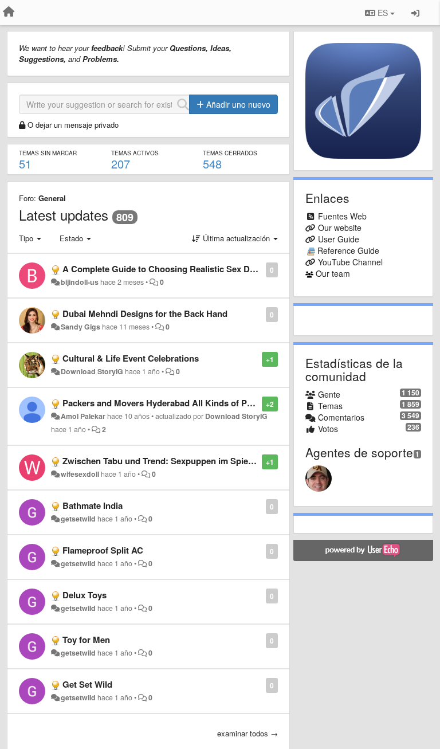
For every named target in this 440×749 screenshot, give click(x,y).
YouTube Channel (350, 262)
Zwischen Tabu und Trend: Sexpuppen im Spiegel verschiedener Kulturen (209, 460)
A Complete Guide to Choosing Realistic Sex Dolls (163, 268)
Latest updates (63, 215)
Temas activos (135, 153)
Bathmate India (92, 505)
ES (382, 12)
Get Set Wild (87, 684)
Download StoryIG (92, 371)
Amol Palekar (83, 416)
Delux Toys (84, 595)
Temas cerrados (230, 153)
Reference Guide (348, 250)
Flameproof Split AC (102, 550)
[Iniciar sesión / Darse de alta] (415, 12)
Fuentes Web (342, 216)
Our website (340, 227)
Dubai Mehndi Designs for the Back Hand (144, 313)
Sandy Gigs (80, 326)
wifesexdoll (80, 474)
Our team (333, 273)
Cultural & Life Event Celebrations (130, 358)
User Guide (338, 239)
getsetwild (78, 518)
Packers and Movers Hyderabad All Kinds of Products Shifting (187, 403)
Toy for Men (86, 639)
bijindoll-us (80, 282)
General (52, 198)
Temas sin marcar (48, 153)
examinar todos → (247, 733)
